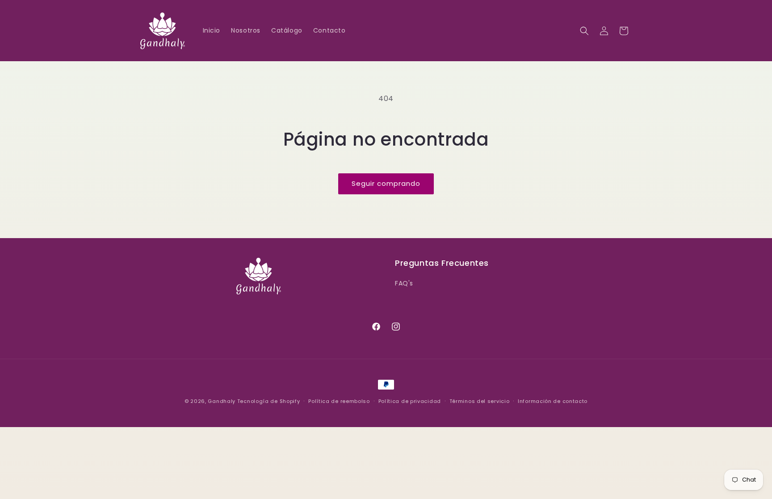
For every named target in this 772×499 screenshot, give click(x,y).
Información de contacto (552, 401)
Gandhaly (221, 401)
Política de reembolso (339, 401)
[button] (584, 31)
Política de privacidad (409, 401)
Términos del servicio (479, 401)
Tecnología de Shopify (268, 401)
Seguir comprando (386, 183)
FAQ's (404, 283)
